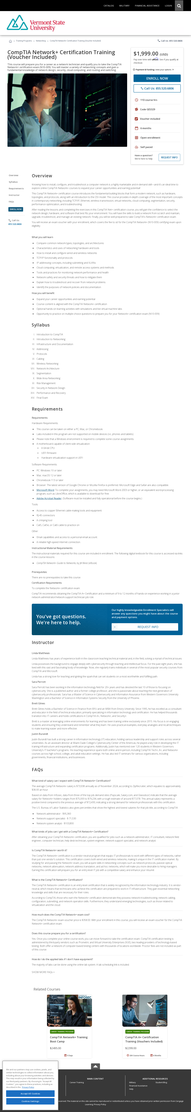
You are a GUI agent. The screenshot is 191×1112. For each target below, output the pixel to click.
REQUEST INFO (169, 157)
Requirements (16, 188)
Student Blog (161, 1082)
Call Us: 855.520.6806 (169, 40)
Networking (41, 41)
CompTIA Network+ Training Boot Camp (69, 1039)
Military (132, 1082)
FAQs (11, 201)
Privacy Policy (100, 1104)
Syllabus (13, 181)
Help (131, 1089)
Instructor (14, 195)
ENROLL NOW (157, 78)
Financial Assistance (138, 1085)
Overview (13, 175)
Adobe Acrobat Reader (49, 498)
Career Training (77, 1082)
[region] (30, 1085)
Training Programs (24, 41)
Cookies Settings (30, 1101)
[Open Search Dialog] (179, 5)
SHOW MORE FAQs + (43, 972)
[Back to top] (95, 1078)
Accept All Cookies (30, 1093)
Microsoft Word (45, 490)
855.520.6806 (14, 224)
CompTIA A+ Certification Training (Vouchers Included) (144, 1039)
